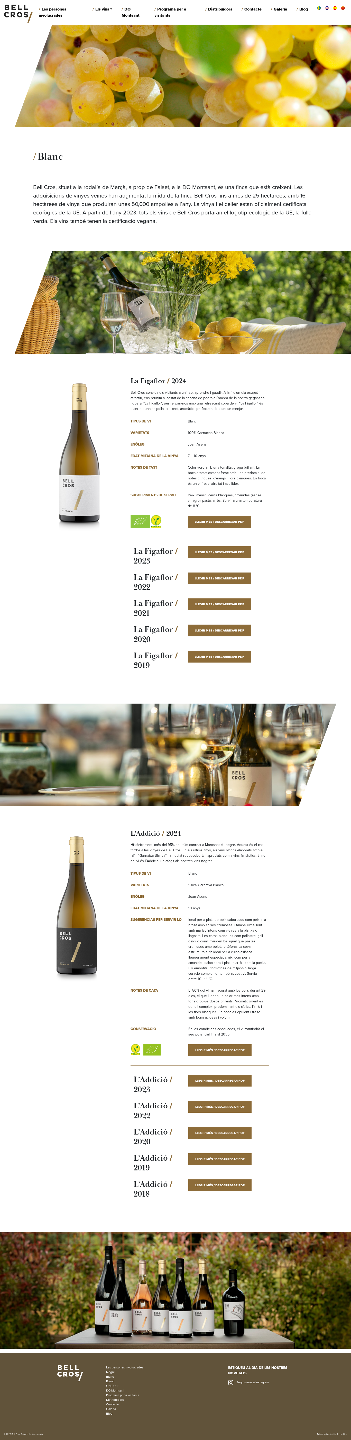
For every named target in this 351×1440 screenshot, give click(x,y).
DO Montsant (131, 12)
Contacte (253, 9)
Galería (280, 9)
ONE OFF (112, 1386)
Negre (110, 1372)
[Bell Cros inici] (18, 12)
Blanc (110, 1376)
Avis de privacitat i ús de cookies (332, 1434)
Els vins (102, 9)
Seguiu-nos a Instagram (252, 1382)
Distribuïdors (220, 9)
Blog (303, 9)
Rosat (110, 1381)
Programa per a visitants (170, 12)
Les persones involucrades (52, 12)
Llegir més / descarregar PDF (219, 522)
